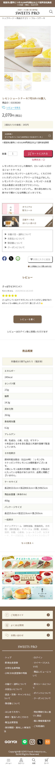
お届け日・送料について (19, 234)
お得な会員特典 (12, 667)
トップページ (8, 18)
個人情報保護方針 (42, 720)
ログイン (38, 657)
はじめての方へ (12, 711)
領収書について (15, 243)
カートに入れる (40, 153)
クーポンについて (16, 247)
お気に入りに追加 (41, 259)
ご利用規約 (39, 726)
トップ (8, 657)
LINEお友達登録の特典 (16, 673)
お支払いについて (16, 238)
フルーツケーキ (38, 18)
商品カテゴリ (22, 18)
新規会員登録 (11, 662)
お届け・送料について (15, 683)
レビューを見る (13, 107)
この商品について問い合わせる (40, 266)
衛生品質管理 (11, 722)
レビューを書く (27, 319)
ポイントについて (42, 693)
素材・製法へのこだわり (17, 716)
